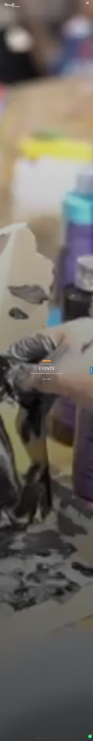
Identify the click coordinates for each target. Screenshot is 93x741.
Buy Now (46, 376)
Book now (91, 370)
